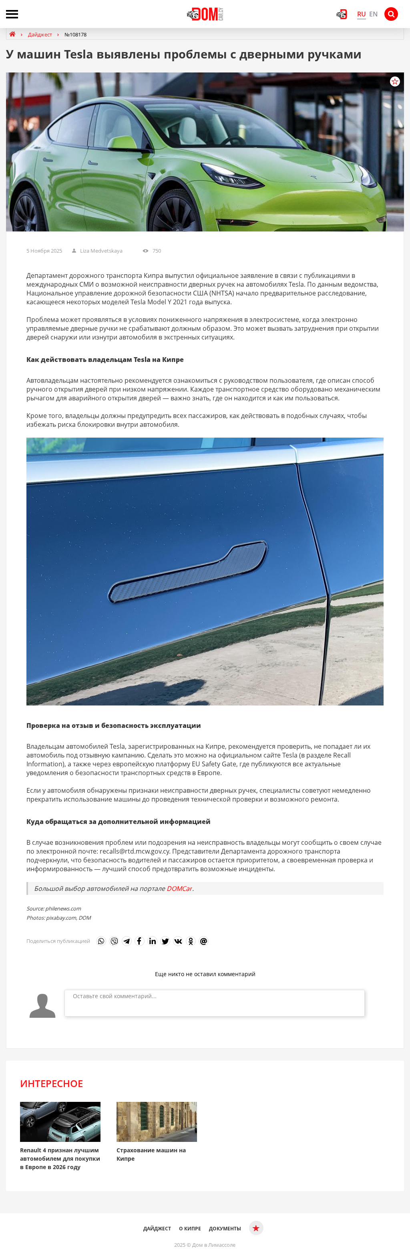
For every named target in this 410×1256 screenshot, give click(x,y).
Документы (225, 1228)
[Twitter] (165, 941)
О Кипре (190, 1228)
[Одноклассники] (191, 941)
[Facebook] (140, 941)
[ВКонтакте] (178, 941)
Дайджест (157, 1228)
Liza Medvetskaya (101, 250)
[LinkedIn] (152, 941)
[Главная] (13, 34)
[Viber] (114, 941)
